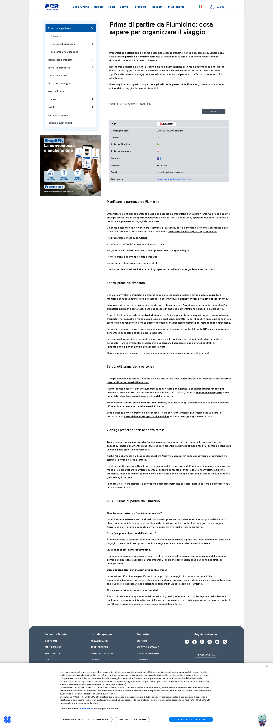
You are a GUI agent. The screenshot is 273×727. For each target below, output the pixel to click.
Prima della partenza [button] (59, 28)
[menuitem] (51, 641)
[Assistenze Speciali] (212, 7)
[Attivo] (158, 144)
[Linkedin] (187, 642)
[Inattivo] (158, 151)
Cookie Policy (86, 708)
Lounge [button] (52, 99)
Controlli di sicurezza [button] (63, 43)
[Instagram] (209, 642)
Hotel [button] (51, 107)
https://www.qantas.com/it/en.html (174, 179)
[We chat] (225, 642)
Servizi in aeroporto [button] (59, 67)
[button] (203, 7)
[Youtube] (217, 642)
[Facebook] (194, 642)
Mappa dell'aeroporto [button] (60, 59)
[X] (202, 642)
